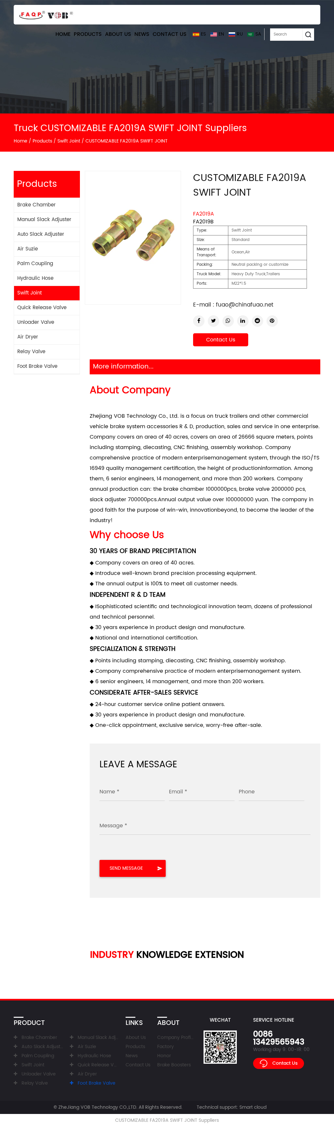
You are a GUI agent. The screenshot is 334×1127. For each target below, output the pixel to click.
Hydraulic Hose (35, 278)
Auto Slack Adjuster (40, 234)
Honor (164, 1055)
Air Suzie (27, 249)
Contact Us (170, 34)
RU (240, 34)
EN (221, 34)
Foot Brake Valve (37, 366)
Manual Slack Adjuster (44, 220)
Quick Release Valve (42, 308)
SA (258, 34)
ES (203, 34)
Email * (178, 792)
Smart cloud (252, 1107)
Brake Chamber (36, 205)
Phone (247, 792)
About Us (118, 34)
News (141, 34)
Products (88, 34)
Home (62, 34)
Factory (165, 1046)
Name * (109, 792)
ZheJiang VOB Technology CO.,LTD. (97, 1107)
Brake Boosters (174, 1065)
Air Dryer (27, 337)
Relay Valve (31, 352)
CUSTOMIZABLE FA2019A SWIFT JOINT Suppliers (167, 1120)
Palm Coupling (35, 264)
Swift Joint (68, 141)
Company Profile (176, 1037)
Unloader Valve (35, 322)
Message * (113, 825)
